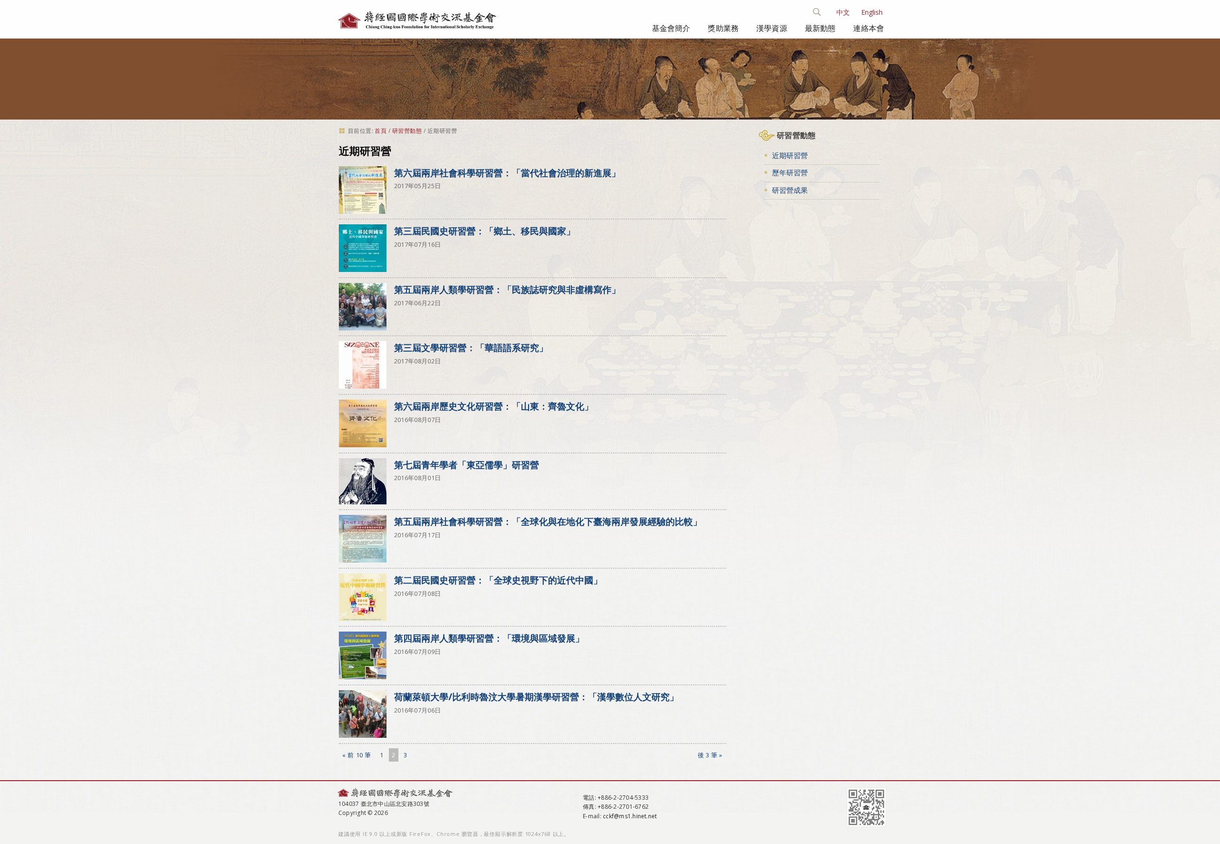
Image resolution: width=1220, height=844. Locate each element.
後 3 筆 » (710, 755)
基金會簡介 (671, 28)
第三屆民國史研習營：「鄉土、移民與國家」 (484, 230)
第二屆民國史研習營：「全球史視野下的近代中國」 (498, 579)
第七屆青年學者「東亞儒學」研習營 (466, 464)
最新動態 (820, 28)
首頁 (380, 131)
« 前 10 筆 (356, 755)
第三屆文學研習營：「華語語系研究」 (471, 347)
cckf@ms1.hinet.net (630, 816)
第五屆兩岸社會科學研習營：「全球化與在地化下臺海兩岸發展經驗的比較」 (548, 521)
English (872, 12)
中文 (843, 12)
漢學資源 (771, 28)
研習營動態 (407, 131)
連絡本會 (868, 28)
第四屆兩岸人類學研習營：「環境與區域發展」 (489, 638)
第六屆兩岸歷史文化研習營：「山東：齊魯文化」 (493, 406)
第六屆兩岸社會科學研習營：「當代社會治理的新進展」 (507, 172)
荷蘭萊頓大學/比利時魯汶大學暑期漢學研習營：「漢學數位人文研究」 (536, 696)
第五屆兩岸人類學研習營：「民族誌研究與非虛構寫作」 (507, 289)
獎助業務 (723, 28)
